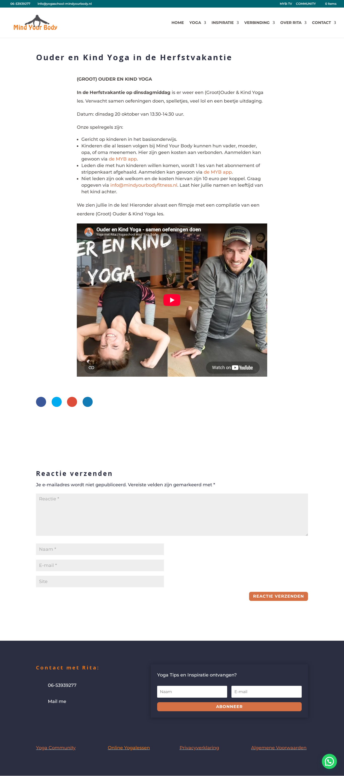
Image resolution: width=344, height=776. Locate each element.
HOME (177, 23)
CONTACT (321, 23)
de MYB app (123, 159)
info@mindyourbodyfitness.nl (143, 185)
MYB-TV (286, 4)
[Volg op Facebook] (40, 717)
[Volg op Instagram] (50, 717)
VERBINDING (257, 23)
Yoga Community (56, 748)
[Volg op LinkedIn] (70, 717)
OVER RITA (290, 23)
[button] (329, 761)
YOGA (195, 23)
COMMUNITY (306, 4)
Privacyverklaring (199, 748)
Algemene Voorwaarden (278, 748)
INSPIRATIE (223, 23)
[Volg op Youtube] (60, 717)
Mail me (57, 701)
